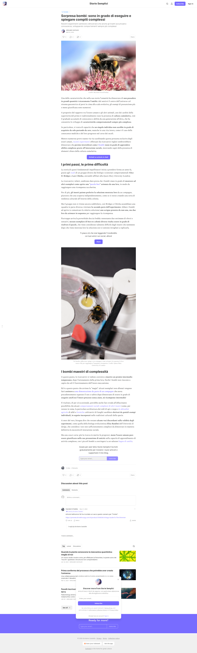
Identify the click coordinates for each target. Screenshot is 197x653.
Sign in (190, 4)
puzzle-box (95, 184)
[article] (98, 558)
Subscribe (180, 4)
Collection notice (114, 638)
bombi (101, 144)
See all (65, 608)
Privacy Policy (114, 610)
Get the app (108, 643)
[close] (118, 579)
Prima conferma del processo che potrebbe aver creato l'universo (87, 571)
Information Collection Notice (98, 610)
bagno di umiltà (125, 441)
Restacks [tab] (75, 490)
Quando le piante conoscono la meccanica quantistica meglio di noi (86, 553)
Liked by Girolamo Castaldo (75, 511)
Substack (88, 649)
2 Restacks (74, 468)
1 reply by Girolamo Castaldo (77, 526)
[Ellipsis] (134, 509)
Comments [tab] (66, 490)
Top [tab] (63, 546)
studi (73, 172)
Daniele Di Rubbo (72, 509)
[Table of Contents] (2, 327)
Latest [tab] (69, 546)
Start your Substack (93, 643)
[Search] (167, 4)
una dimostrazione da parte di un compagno (94, 391)
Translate (65, 12)
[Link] (58, 164)
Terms (105, 638)
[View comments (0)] (81, 564)
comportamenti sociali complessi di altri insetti (100, 406)
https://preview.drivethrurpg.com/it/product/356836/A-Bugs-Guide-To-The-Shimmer (96, 517)
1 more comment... (67, 536)
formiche (80, 412)
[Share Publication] (172, 4)
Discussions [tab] (77, 546)
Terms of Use (108, 608)
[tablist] (70, 490)
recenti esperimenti (81, 141)
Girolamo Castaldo (72, 30)
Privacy (99, 638)
